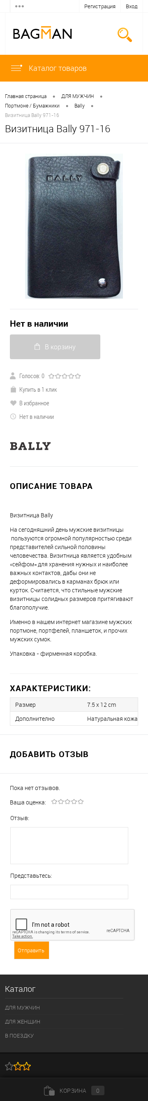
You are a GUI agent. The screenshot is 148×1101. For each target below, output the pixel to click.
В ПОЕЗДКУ (19, 1035)
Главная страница (25, 96)
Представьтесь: (31, 875)
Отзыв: (19, 818)
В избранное (34, 403)
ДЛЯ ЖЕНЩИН (22, 1021)
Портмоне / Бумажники (32, 105)
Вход (132, 6)
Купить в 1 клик (38, 389)
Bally (79, 105)
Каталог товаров (57, 68)
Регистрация (100, 6)
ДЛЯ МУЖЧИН (77, 96)
